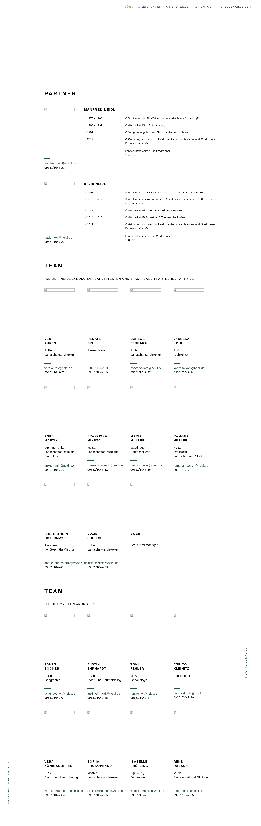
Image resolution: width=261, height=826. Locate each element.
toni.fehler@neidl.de (143, 693)
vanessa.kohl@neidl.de (189, 368)
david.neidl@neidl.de (58, 237)
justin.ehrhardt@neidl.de (103, 693)
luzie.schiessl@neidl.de (102, 563)
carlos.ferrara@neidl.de (146, 368)
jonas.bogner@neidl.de (59, 693)
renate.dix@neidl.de (100, 367)
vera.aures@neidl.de (58, 368)
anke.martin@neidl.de (59, 465)
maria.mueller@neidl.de (146, 465)
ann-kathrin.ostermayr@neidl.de (65, 563)
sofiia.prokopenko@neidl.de (105, 790)
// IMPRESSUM (9, 797)
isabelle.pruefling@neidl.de (148, 790)
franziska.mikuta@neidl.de (105, 465)
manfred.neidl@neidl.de (60, 163)
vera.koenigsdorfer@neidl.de (63, 790)
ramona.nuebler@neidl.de (191, 465)
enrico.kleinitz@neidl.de (189, 693)
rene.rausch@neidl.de (188, 790)
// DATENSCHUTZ (9, 772)
